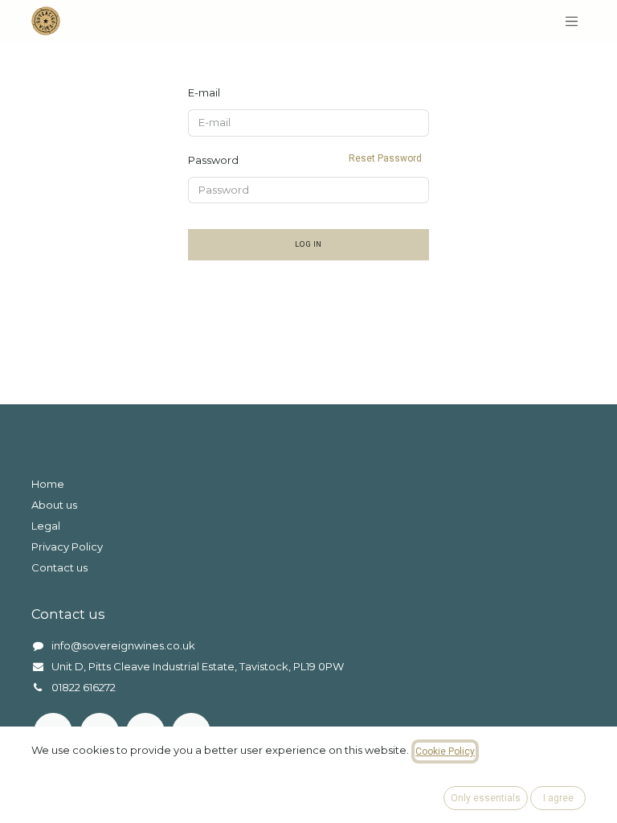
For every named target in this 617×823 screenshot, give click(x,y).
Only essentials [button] (486, 798)
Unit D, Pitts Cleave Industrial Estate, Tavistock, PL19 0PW (197, 666)
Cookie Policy (445, 751)
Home (47, 483)
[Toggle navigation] (572, 20)
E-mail (204, 92)
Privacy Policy (67, 546)
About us (54, 504)
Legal (45, 525)
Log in (308, 244)
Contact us (59, 567)
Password (305, 159)
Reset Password (385, 158)
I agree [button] (558, 798)
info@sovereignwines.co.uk (123, 645)
